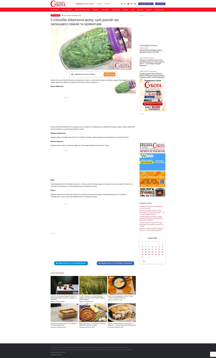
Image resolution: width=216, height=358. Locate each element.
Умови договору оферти (58, 352)
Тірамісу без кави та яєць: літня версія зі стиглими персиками (64, 324)
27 (152, 254)
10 (142, 249)
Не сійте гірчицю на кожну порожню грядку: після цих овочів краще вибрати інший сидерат (92, 297)
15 (159, 249)
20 (152, 252)
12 (149, 249)
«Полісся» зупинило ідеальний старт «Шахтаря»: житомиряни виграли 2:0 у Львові (151, 224)
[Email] (124, 3)
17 (142, 252)
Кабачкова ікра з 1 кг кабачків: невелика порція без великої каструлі (92, 324)
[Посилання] (58, 4)
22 (159, 252)
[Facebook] (131, 3)
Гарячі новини (144, 48)
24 (142, 254)
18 (146, 252)
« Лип (143, 261)
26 (149, 254)
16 (162, 249)
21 (156, 252)
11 (146, 249)
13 (152, 249)
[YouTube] (128, 3)
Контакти (107, 4)
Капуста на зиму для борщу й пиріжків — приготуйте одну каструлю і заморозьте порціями (64, 297)
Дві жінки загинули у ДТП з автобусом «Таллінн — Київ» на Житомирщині (151, 229)
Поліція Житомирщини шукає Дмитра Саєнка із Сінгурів (151, 51)
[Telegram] (135, 3)
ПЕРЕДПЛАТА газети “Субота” (84, 4)
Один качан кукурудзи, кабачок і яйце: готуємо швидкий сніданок (120, 297)
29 (159, 254)
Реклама (99, 4)
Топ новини (153, 71)
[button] (122, 4)
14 (156, 249)
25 (146, 254)
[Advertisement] (93, 111)
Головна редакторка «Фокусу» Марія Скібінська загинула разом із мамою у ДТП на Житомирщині (152, 75)
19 (149, 252)
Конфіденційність (56, 354)
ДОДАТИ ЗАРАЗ (109, 74)
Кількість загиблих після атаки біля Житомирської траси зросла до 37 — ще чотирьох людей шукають (152, 62)
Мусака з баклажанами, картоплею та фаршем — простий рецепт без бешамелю (122, 324)
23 (162, 252)
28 (156, 254)
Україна (151, 58)
